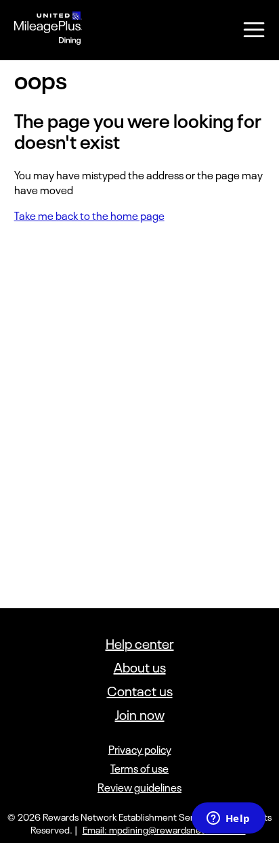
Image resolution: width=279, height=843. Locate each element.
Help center (140, 644)
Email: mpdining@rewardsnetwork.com (164, 829)
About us (140, 667)
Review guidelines (139, 787)
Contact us (140, 691)
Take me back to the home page (89, 215)
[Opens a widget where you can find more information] (228, 819)
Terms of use (139, 768)
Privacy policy (139, 749)
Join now (140, 715)
